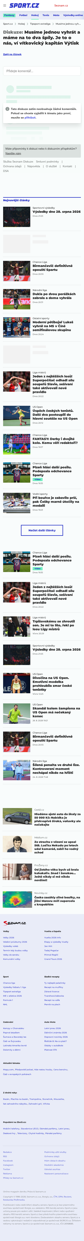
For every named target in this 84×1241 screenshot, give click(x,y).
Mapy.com (8, 1069)
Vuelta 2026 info (52, 937)
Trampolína (35, 1099)
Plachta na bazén (19, 1099)
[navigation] (5, 5)
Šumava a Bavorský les (14, 1037)
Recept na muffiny (53, 987)
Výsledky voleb (10, 946)
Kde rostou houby (43, 1069)
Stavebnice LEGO (29, 1128)
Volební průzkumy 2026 (15, 942)
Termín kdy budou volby (15, 950)
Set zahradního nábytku (15, 1104)
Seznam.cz (61, 5)
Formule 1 (8, 1000)
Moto (56, 15)
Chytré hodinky (36, 1133)
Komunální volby (11, 959)
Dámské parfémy (48, 1128)
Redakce (7, 1152)
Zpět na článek (12, 54)
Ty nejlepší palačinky (54, 983)
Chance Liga (40, 262)
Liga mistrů (39, 372)
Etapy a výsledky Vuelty (56, 942)
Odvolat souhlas (52, 1169)
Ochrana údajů (51, 1156)
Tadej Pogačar (51, 950)
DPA (60, 1196)
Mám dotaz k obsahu (54, 1160)
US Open (38, 407)
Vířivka (46, 1104)
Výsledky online (73, 15)
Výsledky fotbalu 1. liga (14, 987)
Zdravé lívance (51, 991)
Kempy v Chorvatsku (13, 1028)
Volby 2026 (8, 937)
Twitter (6, 1169)
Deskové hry (9, 1133)
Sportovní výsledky (44, 208)
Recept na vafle (52, 1000)
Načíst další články (42, 530)
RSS (5, 1156)
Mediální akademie (54, 1165)
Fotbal (23, 15)
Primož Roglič (51, 955)
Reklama (7, 1173)
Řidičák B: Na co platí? (55, 1041)
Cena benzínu (60, 1069)
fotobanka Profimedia (14, 1200)
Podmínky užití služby (55, 1152)
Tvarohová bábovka (54, 996)
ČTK (55, 1196)
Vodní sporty (40, 494)
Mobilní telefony (11, 1128)
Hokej (35, 15)
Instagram (8, 1165)
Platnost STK (50, 1050)
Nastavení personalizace (56, 1173)
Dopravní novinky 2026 (56, 1037)
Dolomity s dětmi (12, 1050)
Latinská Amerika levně (15, 1045)
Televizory (22, 1133)
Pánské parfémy (53, 1133)
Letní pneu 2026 (52, 1028)
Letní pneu (63, 1128)
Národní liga (40, 290)
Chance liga (9, 983)
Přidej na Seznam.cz (13, 1178)
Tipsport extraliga (12, 991)
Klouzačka (59, 1099)
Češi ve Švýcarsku (12, 1041)
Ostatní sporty (41, 318)
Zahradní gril (35, 1104)
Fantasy (9, 15)
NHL (5, 1004)
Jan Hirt (48, 946)
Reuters (67, 1196)
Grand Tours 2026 (53, 959)
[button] (16, 217)
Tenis (46, 15)
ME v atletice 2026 (12, 996)
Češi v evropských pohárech (17, 1074)
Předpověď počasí (24, 1069)
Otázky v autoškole (53, 1045)
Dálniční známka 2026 (55, 1032)
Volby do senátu (11, 955)
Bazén (6, 1099)
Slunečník (47, 1099)
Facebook (8, 1160)
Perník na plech (52, 1004)
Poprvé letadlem (11, 1032)
